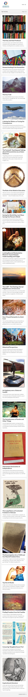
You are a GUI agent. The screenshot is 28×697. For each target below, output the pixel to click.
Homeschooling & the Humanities (13, 67)
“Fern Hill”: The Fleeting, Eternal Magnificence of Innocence (12, 287)
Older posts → (23, 694)
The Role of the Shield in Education (13, 190)
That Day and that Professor (11, 40)
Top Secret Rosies (8, 583)
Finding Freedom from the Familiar (13, 612)
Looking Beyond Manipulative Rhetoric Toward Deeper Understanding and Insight (12, 254)
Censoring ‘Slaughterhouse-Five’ (13, 647)
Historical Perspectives (10, 347)
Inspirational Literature (10, 683)
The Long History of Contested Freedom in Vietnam (12, 511)
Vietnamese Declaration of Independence (11, 467)
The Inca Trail (6, 94)
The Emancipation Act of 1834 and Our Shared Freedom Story (13, 556)
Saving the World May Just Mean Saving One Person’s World (13, 216)
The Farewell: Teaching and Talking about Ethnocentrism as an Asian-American (13, 151)
